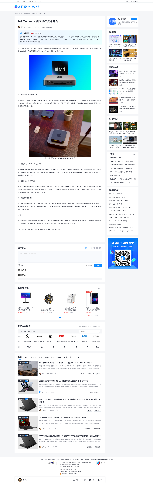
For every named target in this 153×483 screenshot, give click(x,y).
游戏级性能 (91, 374)
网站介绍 (51, 459)
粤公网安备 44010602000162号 (69, 473)
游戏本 (33, 331)
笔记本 (20, 13)
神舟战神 (119, 194)
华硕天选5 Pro (113, 214)
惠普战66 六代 (28, 341)
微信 (100, 248)
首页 (16, 13)
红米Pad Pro (130, 231)
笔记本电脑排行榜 (84, 326)
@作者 (90, 265)
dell (114, 194)
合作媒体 (67, 459)
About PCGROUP (44, 459)
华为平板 (124, 197)
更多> (99, 288)
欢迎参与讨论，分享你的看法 (28, 253)
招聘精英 (92, 459)
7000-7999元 (84, 347)
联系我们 (82, 459)
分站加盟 (87, 459)
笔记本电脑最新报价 (95, 326)
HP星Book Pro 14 (62, 341)
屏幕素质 (97, 447)
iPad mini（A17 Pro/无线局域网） (118, 221)
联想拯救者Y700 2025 (115, 224)
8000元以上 (96, 347)
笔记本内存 (112, 204)
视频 (33, 1)
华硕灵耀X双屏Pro (39, 341)
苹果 (29, 331)
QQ (94, 248)
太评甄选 (28, 1)
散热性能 (87, 428)
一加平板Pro (112, 210)
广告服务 (62, 459)
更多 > (134, 154)
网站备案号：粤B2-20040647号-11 (68, 469)
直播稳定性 (97, 428)
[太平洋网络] (51, 462)
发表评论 (97, 265)
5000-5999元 (61, 347)
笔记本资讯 (27, 13)
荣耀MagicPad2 (121, 210)
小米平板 (119, 200)
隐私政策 (56, 459)
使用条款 (77, 459)
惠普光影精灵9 (96, 341)
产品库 (23, 1)
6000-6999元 (73, 347)
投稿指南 (72, 459)
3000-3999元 (39, 347)
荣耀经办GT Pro (124, 217)
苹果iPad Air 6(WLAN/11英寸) (117, 231)
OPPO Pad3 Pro (113, 217)
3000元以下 (27, 347)
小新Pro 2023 (50, 341)
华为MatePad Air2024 (115, 227)
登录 (127, 1)
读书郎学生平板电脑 (114, 207)
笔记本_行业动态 (36, 13)
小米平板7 (132, 214)
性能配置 (89, 447)
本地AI (99, 374)
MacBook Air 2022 (73, 341)
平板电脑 (126, 200)
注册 (131, 1)
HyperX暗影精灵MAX (94, 392)
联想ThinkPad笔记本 (114, 197)
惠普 (25, 331)
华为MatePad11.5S (128, 227)
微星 (110, 194)
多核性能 (97, 410)
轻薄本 (82, 374)
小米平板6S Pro (126, 207)
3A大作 (90, 410)
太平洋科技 (22, 6)
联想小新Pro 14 (123, 214)
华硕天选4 (84, 341)
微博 (97, 248)
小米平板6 (119, 204)
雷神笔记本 (112, 200)
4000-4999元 (50, 347)
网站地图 (97, 459)
